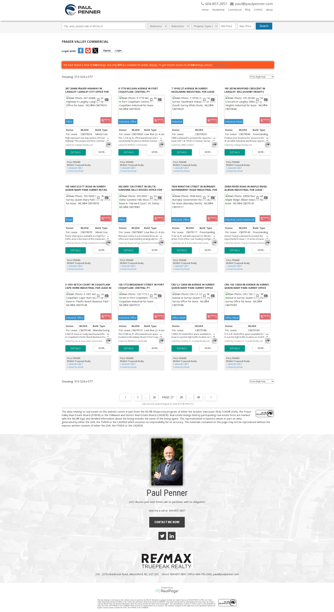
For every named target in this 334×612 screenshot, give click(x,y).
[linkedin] (172, 536)
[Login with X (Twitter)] (95, 52)
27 (171, 397)
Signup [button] (107, 50)
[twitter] (162, 536)
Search (264, 26)
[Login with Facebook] (81, 52)
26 (154, 397)
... (145, 397)
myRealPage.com (167, 591)
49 (198, 397)
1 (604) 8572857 (75, 168)
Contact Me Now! (167, 522)
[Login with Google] (88, 52)
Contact (258, 9)
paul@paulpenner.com (226, 574)
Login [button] (119, 50)
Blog (247, 9)
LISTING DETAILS (75, 152)
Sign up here (220, 65)
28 (181, 397)
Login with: (69, 51)
